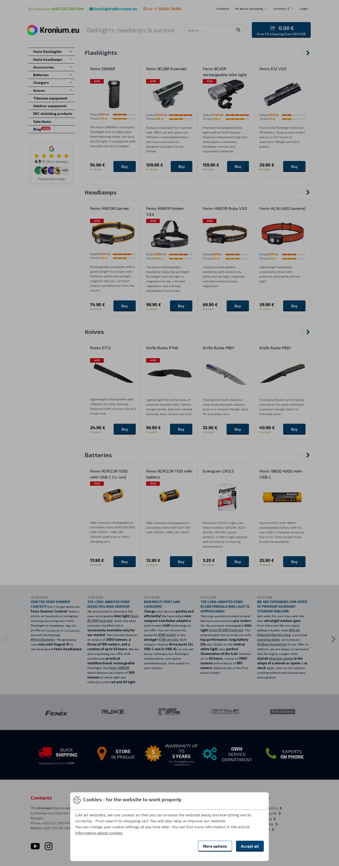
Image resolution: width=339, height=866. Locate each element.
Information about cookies (98, 832)
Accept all (250, 846)
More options (215, 846)
